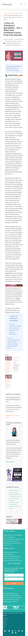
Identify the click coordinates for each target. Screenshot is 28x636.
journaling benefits (15, 43)
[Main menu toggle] (25, 4)
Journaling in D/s (9, 45)
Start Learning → (10, 462)
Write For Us (4, 624)
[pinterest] (22, 631)
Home (5, 13)
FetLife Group (9, 415)
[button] (21, 4)
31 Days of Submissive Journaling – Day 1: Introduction (8, 382)
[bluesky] (12, 631)
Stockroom (6, 597)
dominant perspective (10, 41)
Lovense (17, 599)
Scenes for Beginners (14, 490)
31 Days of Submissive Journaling (12, 556)
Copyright (4, 622)
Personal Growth (16, 13)
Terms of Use (4, 620)
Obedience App (7, 601)
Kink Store (15, 601)
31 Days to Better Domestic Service (12, 560)
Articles (9, 13)
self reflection (17, 45)
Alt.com (12, 597)
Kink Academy (15, 595)
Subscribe (14, 583)
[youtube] (19, 631)
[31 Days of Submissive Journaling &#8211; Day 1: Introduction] (8, 377)
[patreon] (16, 633)
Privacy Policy (4, 618)
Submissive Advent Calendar (10, 552)
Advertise (4, 626)
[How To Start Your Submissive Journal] (17, 364)
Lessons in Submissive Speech (11, 558)
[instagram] (9, 631)
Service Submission (8, 554)
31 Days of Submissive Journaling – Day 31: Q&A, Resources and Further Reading (8, 365)
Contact (3, 628)
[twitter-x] (16, 631)
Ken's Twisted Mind (8, 599)
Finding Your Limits (13, 492)
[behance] (12, 633)
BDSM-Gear (18, 597)
